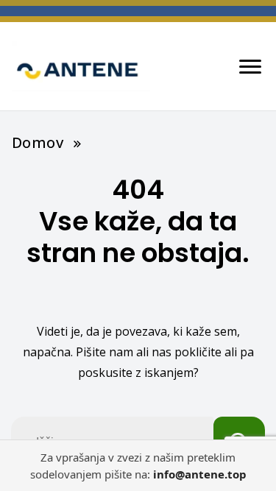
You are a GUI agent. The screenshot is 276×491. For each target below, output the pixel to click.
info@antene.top (200, 474)
